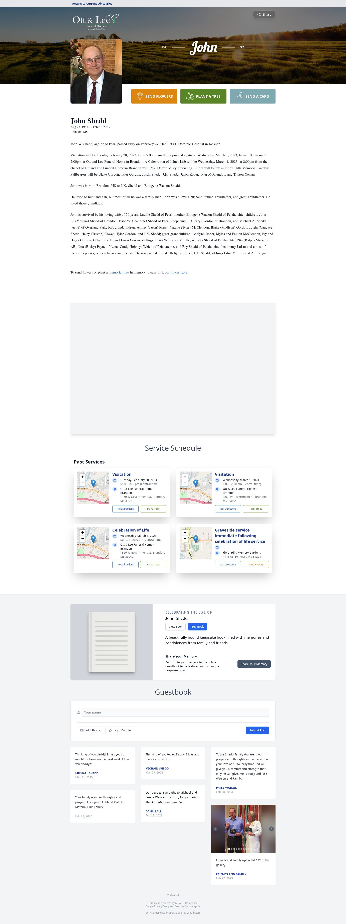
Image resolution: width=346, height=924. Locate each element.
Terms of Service (184, 906)
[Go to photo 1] (229, 849)
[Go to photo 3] (234, 849)
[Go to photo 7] (243, 849)
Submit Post (257, 730)
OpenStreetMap (177, 912)
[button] (93, 483)
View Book (175, 626)
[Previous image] (215, 828)
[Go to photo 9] (248, 849)
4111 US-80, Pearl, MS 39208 (242, 556)
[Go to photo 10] (251, 849)
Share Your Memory (254, 664)
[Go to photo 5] (239, 849)
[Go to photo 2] (231, 849)
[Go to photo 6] (241, 849)
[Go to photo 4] (236, 849)
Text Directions (125, 508)
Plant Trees (153, 508)
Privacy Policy (161, 906)
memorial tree (119, 272)
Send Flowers (255, 564)
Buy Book (197, 626)
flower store (179, 272)
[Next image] (271, 828)
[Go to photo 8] (246, 849)
